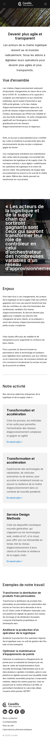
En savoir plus (14, 441)
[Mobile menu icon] (4, 4)
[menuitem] (17, 718)
